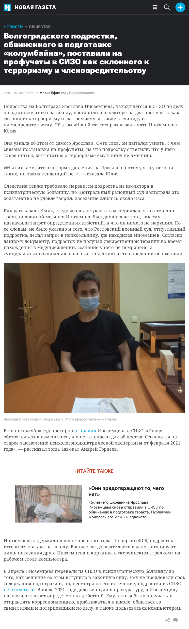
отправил (85, 430)
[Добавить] (180, 7)
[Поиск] (167, 7)
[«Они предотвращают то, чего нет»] (93, 495)
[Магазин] (154, 7)
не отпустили (19, 589)
